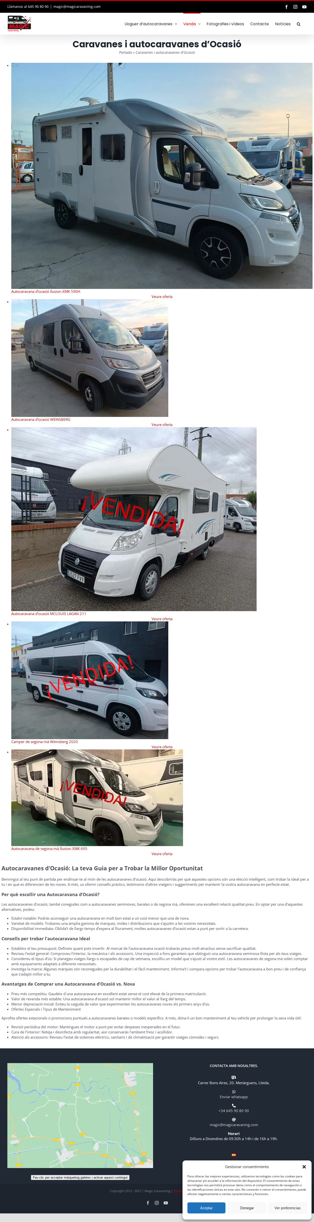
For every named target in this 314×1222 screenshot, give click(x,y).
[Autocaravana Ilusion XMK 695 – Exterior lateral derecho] (97, 751)
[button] (304, 1166)
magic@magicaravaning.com (77, 6)
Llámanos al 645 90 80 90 (28, 6)
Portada (125, 52)
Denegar (247, 1208)
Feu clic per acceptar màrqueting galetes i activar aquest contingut (80, 1177)
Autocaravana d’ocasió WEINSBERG (40, 419)
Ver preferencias (288, 1208)
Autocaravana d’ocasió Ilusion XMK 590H (45, 291)
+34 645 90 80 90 (234, 1110)
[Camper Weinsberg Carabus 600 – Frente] (89, 301)
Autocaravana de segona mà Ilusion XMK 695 (49, 848)
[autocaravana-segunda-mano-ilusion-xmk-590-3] (162, 65)
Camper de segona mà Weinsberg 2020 (44, 741)
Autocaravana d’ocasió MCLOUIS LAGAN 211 (48, 613)
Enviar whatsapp (234, 1096)
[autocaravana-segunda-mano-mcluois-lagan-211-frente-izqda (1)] (134, 429)
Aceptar (206, 1208)
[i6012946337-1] (89, 623)
